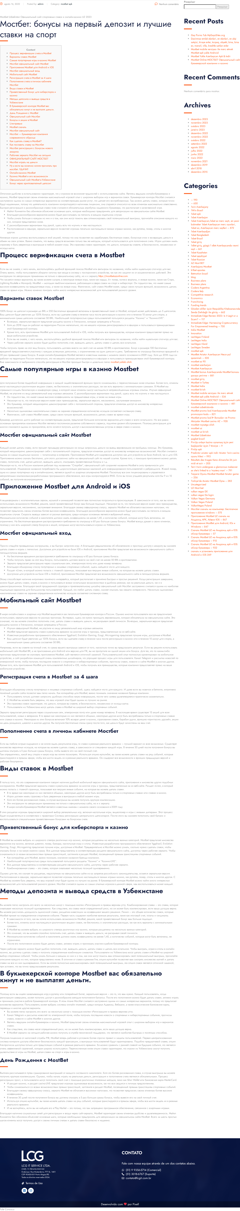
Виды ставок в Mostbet (22, 88)
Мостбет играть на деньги (24, 162)
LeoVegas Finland (200, 337)
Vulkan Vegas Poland (202, 502)
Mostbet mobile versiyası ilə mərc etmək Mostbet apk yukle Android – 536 (212, 394)
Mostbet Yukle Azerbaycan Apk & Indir (211, 56)
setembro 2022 (199, 143)
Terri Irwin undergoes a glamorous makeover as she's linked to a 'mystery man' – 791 (214, 468)
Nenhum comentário (169, 4)
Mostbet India (198, 386)
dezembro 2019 (199, 165)
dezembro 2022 (199, 133)
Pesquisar (189, 2)
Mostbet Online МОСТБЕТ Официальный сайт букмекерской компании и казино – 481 (215, 401)
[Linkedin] (24, 1190)
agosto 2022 (197, 147)
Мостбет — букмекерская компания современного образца (29, 135)
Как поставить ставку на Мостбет (27, 144)
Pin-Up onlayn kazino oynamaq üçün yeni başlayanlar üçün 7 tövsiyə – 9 (212, 444)
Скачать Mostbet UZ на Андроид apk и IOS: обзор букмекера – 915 (214, 538)
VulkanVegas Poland (201, 505)
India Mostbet (198, 330)
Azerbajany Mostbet (201, 266)
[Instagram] (31, 1190)
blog (193, 277)
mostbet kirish (198, 389)
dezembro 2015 (199, 172)
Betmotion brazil (199, 273)
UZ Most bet (197, 488)
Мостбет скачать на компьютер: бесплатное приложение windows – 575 (214, 510)
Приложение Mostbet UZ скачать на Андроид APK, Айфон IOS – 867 (210, 517)
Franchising (197, 301)
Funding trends (198, 305)
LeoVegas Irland (199, 344)
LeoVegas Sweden (200, 347)
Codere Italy (197, 291)
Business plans (198, 280)
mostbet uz (196, 428)
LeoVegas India (199, 340)
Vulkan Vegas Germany (203, 498)
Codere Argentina (200, 287)
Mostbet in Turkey (200, 382)
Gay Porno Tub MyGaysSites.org (208, 35)
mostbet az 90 (198, 361)
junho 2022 (197, 154)
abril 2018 (196, 168)
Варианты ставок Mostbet (23, 57)
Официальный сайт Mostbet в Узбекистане (32, 180)
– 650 (194, 203)
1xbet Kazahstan (199, 252)
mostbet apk (197, 351)
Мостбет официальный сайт (25, 130)
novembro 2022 (199, 136)
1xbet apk (196, 214)
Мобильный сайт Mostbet (23, 74)
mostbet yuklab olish (121, 362)
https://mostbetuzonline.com (113, 276)
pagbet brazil (198, 439)
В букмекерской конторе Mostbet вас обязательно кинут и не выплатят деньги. (32, 107)
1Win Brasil (197, 210)
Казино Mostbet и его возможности (29, 176)
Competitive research (202, 294)
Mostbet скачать (18, 127)
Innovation (196, 333)
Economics (197, 298)
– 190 (194, 200)
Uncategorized (198, 484)
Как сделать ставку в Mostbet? (26, 141)
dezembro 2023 (199, 119)
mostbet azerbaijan (201, 365)
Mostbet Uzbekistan (201, 435)
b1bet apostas (198, 270)
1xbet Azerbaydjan (200, 231)
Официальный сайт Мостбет (25, 116)
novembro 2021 (199, 161)
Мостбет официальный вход (25, 71)
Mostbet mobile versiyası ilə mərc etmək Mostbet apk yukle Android (212, 50)
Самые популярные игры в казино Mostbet (33, 60)
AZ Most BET (197, 263)
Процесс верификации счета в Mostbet (30, 53)
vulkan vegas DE (199, 491)
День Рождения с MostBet (24, 113)
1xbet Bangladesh (200, 235)
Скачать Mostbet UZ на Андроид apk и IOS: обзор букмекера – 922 (214, 545)
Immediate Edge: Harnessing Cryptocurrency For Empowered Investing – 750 (214, 324)
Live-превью (16, 123)
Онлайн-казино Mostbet (22, 172)
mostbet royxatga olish (202, 424)
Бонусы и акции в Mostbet (24, 120)
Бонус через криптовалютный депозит (30, 183)
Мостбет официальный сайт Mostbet (29, 64)
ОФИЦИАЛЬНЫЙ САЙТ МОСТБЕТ (29, 158)
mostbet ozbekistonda (202, 407)
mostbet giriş (198, 379)
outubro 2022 (198, 140)
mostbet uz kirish (199, 431)
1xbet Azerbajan (199, 217)
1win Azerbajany (199, 207)
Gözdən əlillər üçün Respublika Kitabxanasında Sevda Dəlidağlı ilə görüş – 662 (215, 310)
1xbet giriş (196, 242)
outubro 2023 (198, 126)
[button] (120, 1209)
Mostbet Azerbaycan (201, 368)
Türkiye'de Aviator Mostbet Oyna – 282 (211, 481)
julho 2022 (196, 151)
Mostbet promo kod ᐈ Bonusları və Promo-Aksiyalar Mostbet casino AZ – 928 (213, 419)
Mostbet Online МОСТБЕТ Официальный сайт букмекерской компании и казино (215, 61)
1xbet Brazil (197, 238)
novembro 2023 (199, 122)
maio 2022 (197, 158)
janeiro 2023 (198, 129)
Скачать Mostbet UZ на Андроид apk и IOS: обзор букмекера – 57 (214, 531)
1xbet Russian (198, 259)
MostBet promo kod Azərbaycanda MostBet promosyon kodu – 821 (213, 412)
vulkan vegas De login (202, 495)
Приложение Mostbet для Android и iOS (32, 67)
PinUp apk (196, 449)
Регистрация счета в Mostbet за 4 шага (30, 78)
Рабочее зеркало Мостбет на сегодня (30, 155)
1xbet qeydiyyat (199, 256)
